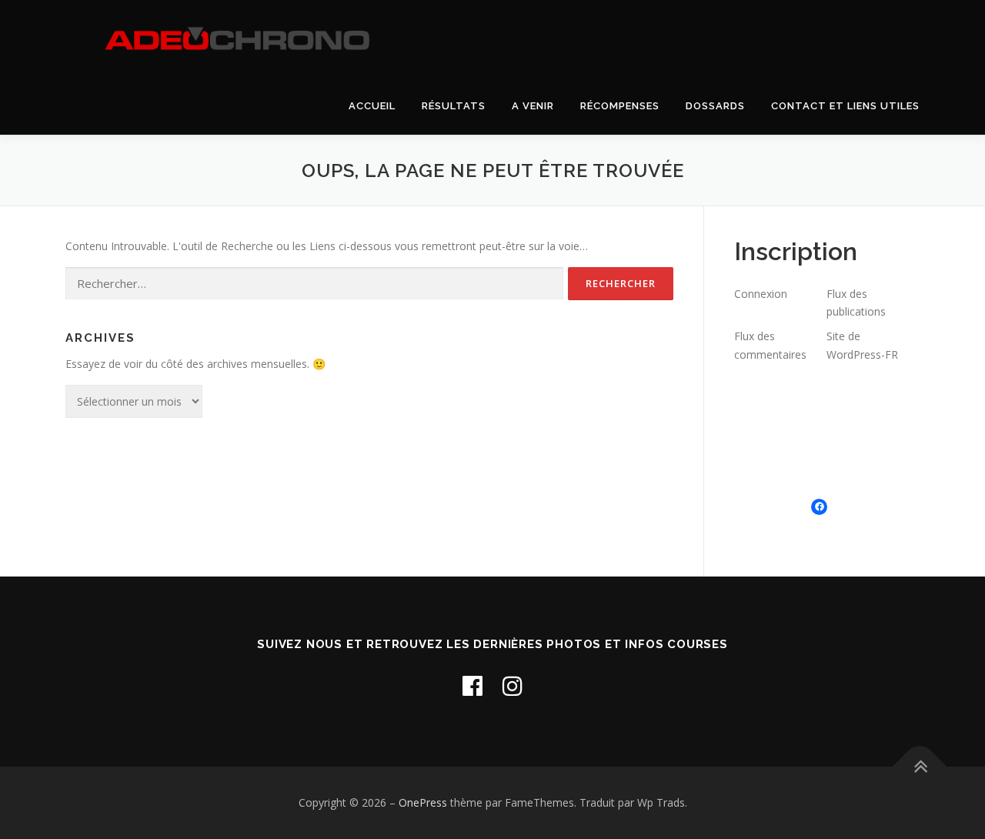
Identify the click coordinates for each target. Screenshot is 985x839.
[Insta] (513, 685)
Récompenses (619, 106)
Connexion (760, 293)
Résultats (454, 106)
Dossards (715, 106)
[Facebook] (472, 685)
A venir (533, 106)
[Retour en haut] (920, 767)
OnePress (423, 802)
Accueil (372, 106)
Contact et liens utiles (845, 106)
